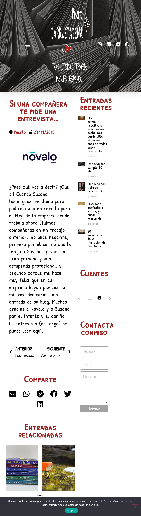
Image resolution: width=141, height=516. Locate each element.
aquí (37, 330)
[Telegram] (118, 44)
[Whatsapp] (127, 44)
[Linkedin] (108, 44)
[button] (28, 46)
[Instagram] (99, 44)
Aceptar (71, 510)
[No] (135, 506)
